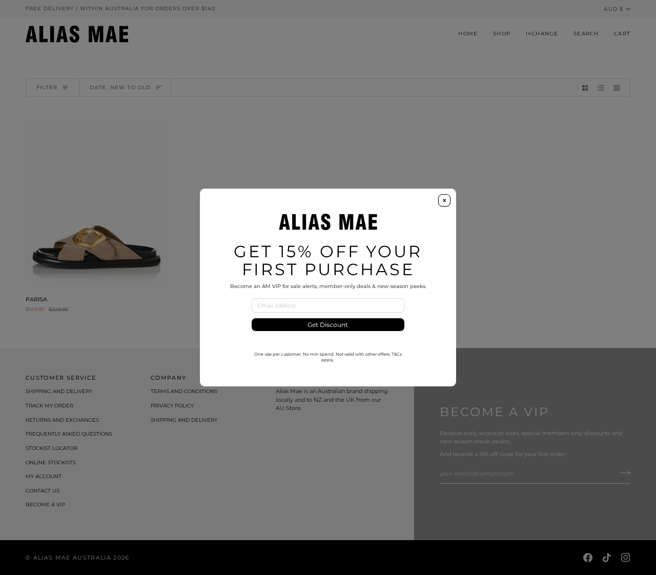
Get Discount (328, 324)
